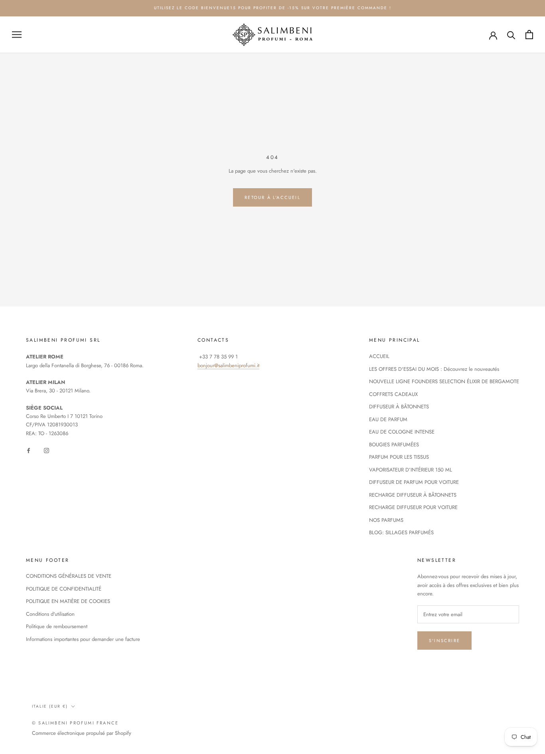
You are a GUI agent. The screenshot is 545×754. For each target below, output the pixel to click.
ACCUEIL (379, 356)
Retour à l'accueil (272, 197)
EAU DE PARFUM (388, 419)
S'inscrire (444, 640)
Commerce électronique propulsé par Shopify (81, 733)
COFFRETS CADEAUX (393, 394)
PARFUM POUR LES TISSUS (399, 457)
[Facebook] (28, 450)
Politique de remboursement (56, 626)
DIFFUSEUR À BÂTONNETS (399, 406)
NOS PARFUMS (386, 520)
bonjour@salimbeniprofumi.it (228, 365)
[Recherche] (511, 34)
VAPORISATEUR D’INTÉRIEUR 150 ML (410, 469)
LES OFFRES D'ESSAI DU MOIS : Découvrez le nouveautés (434, 369)
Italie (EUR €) (50, 706)
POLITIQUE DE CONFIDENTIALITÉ (63, 589)
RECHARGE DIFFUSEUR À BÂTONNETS (412, 495)
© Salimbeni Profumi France (75, 723)
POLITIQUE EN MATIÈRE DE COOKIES (68, 601)
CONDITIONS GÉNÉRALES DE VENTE (68, 576)
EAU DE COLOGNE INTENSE (401, 432)
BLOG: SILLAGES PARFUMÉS (401, 532)
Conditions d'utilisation (50, 614)
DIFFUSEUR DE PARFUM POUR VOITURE (414, 482)
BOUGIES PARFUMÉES (394, 444)
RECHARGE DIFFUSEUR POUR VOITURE (413, 507)
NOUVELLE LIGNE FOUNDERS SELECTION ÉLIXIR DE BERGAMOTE (444, 381)
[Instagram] (46, 450)
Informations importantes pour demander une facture (83, 639)
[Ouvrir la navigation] (17, 34)
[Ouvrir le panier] (529, 34)
